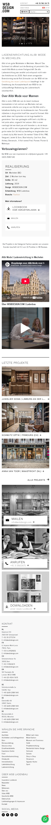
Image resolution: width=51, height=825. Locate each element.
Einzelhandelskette (8, 748)
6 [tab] (31, 43)
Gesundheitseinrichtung (10, 756)
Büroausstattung (7, 742)
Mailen (14, 218)
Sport (28, 764)
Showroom (30, 758)
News (4, 785)
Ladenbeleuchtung (8, 764)
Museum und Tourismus (34, 740)
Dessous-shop (7, 745)
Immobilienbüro (7, 761)
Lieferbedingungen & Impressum (13, 801)
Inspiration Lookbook (9, 779)
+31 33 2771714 (9, 637)
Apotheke (5, 734)
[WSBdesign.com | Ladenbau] (8, 7)
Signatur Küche (31, 761)
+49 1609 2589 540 (11, 692)
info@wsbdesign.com (11, 640)
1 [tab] (19, 43)
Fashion (16, 194)
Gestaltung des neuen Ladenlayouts (16, 81)
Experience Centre (8, 751)
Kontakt (24, 3)
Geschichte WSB (7, 795)
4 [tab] (26, 43)
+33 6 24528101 (9, 650)
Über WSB (24, 7)
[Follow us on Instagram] (3, 814)
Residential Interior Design (35, 748)
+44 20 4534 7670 (10, 677)
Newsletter (5, 782)
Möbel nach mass (32, 734)
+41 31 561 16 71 (42, 3)
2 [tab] (22, 43)
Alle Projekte (36, 480)
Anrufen (15, 227)
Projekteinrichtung (32, 745)
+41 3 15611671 (9, 664)
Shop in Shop (31, 756)
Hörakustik (5, 758)
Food (3, 753)
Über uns (5, 790)
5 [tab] (29, 43)
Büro (3, 740)
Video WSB (6, 793)
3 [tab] (24, 43)
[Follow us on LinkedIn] (11, 814)
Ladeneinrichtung (8, 767)
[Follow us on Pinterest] (16, 814)
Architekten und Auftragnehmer (13, 737)
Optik (28, 742)
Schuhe (28, 753)
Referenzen (5, 788)
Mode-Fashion (31, 737)
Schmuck (29, 751)
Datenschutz (6, 798)
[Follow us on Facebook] (7, 814)
